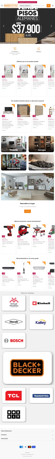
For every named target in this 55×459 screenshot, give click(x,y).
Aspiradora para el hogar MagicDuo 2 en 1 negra (23, 280)
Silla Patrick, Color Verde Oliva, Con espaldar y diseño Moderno (8, 83)
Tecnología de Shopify (27, 456)
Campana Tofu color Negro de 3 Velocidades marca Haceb (8, 280)
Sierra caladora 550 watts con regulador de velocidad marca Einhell (23, 243)
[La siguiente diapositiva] (51, 26)
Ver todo (28, 211)
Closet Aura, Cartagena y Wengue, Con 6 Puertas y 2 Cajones (39, 123)
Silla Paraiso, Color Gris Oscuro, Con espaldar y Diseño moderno (39, 83)
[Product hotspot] (10, 194)
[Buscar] (48, 5)
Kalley (3, 244)
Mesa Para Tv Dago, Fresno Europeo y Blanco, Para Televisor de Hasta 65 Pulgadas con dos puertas (7, 124)
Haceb (3, 283)
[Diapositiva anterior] (4, 26)
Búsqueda (27, 452)
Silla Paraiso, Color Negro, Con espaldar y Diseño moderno (23, 83)
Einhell (19, 246)
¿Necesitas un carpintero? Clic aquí (27, 2)
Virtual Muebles (5, 86)
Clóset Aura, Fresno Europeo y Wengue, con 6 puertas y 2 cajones (23, 123)
